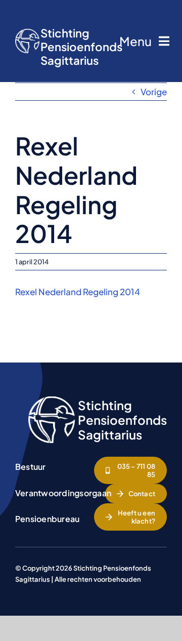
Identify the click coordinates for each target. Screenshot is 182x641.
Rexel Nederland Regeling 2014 (77, 291)
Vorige (154, 91)
